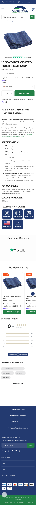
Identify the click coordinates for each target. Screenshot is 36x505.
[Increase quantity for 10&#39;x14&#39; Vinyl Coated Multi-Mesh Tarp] (12, 93)
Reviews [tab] (6, 362)
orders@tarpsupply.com (27, 2)
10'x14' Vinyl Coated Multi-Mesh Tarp (16, 21)
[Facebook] (2, 451)
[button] (3, 9)
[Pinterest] (19, 451)
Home (3, 21)
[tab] (18, 362)
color (4, 82)
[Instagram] (5, 451)
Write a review (23, 354)
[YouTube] (12, 451)
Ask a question (13, 354)
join (30, 445)
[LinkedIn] (9, 451)
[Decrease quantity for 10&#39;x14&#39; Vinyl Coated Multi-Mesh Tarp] (3, 93)
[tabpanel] (18, 386)
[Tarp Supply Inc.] (18, 9)
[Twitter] (16, 451)
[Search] (32, 17)
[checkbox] (5, 377)
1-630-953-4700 (9, 2)
